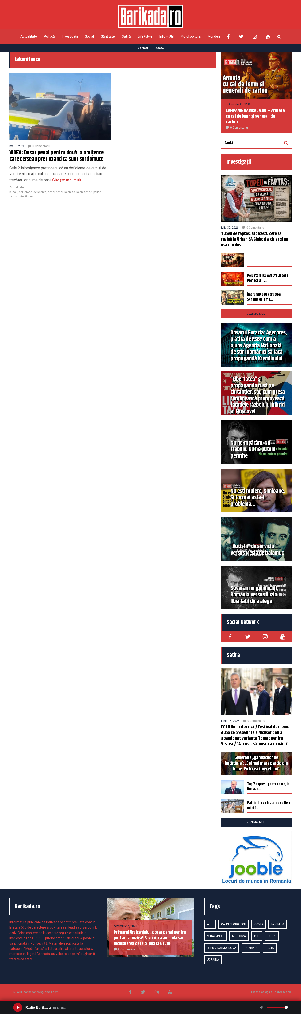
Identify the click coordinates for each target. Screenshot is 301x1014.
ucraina (213, 959)
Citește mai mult (66, 180)
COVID (258, 924)
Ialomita (69, 192)
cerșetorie (25, 192)
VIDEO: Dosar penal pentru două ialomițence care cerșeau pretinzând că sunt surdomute (56, 156)
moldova (239, 936)
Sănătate (108, 36)
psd (256, 936)
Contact (143, 48)
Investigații (70, 36)
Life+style (145, 36)
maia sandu (215, 936)
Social (89, 36)
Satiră (126, 36)
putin (272, 936)
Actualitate (28, 36)
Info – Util (166, 36)
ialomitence (84, 192)
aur (210, 924)
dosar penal (55, 192)
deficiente (39, 192)
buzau (13, 192)
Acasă (159, 48)
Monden (214, 36)
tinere (29, 196)
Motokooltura (191, 36)
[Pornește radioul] (17, 1007)
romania (251, 948)
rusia (270, 948)
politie (97, 192)
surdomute (16, 196)
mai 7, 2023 (17, 146)
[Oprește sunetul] (261, 1007)
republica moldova (221, 948)
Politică (49, 36)
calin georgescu (233, 924)
